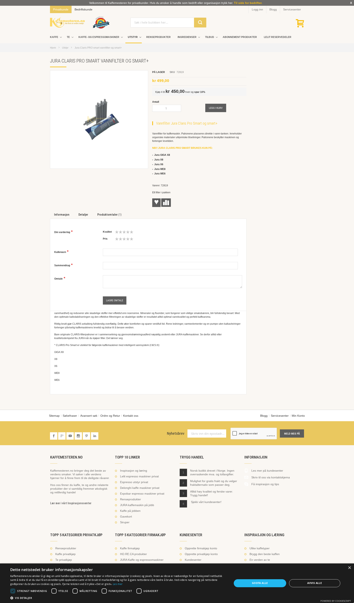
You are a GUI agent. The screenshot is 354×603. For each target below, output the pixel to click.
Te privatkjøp (63, 559)
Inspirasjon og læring (133, 470)
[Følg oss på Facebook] (54, 436)
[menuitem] (55, 37)
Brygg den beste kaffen (265, 554)
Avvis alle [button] (314, 583)
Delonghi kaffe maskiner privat (139, 487)
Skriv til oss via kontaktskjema (270, 477)
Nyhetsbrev (175, 433)
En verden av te (260, 559)
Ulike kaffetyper (260, 548)
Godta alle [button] (260, 583)
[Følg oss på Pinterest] (87, 436)
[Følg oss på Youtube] (70, 436)
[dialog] (177, 583)
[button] (118, 598)
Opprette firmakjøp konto (201, 548)
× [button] (349, 567)
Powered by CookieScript (335, 600)
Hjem (53, 47)
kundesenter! (212, 502)
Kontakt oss (130, 415)
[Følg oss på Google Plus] (62, 436)
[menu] (177, 37)
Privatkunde (60, 9)
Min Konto (298, 415)
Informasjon (61, 214)
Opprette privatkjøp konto (201, 554)
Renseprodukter (130, 499)
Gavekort (126, 516)
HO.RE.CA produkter (133, 554)
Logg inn (257, 9)
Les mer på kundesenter (267, 470)
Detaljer (83, 214)
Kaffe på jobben (130, 510)
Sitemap (54, 415)
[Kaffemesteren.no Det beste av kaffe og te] (67, 22)
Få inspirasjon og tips (265, 484)
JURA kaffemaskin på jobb (137, 505)
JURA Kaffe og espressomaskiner (141, 559)
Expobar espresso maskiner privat (142, 493)
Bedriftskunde (83, 9)
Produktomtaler (109, 214)
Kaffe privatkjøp (65, 554)
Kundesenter (193, 559)
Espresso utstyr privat (134, 482)
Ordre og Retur (110, 415)
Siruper (124, 522)
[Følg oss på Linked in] (94, 436)
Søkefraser (70, 415)
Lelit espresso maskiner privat (139, 476)
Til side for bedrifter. (248, 3)
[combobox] (168, 22)
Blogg (273, 9)
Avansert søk (88, 415)
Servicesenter (292, 9)
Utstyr (65, 47)
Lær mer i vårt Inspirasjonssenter (70, 503)
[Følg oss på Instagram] (79, 436)
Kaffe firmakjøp (130, 548)
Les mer (118, 584)
